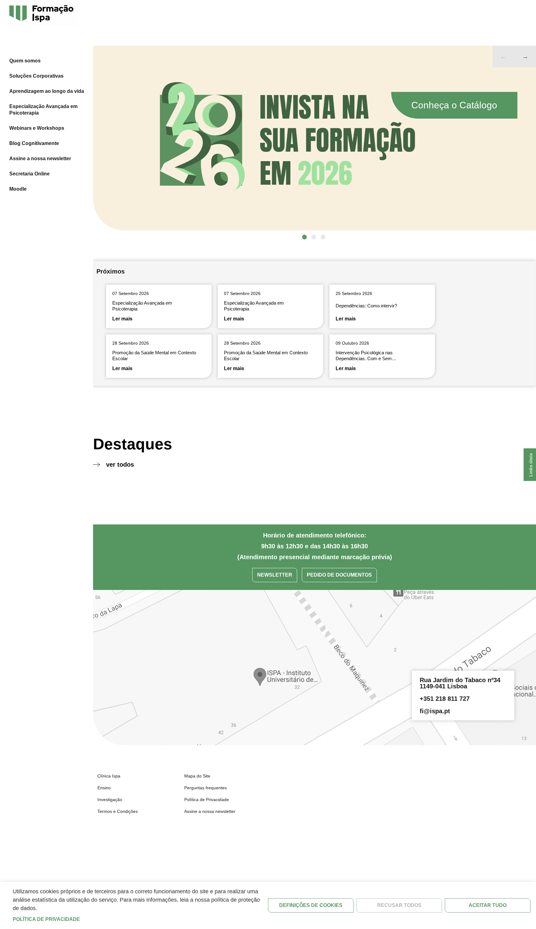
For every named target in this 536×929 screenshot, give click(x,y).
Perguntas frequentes (205, 787)
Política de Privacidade (206, 799)
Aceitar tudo (488, 905)
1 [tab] (304, 237)
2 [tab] (313, 237)
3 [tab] (323, 237)
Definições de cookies (310, 905)
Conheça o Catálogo (454, 105)
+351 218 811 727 (445, 699)
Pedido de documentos (339, 575)
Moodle (18, 189)
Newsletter (274, 575)
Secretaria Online (29, 173)
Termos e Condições (117, 811)
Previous (503, 56)
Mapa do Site (197, 775)
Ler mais (122, 318)
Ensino (104, 787)
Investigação (109, 799)
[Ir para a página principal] (41, 14)
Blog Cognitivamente (34, 143)
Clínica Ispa (108, 775)
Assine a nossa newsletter (40, 158)
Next (525, 56)
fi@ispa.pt (435, 711)
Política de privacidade (46, 919)
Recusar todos (399, 905)
